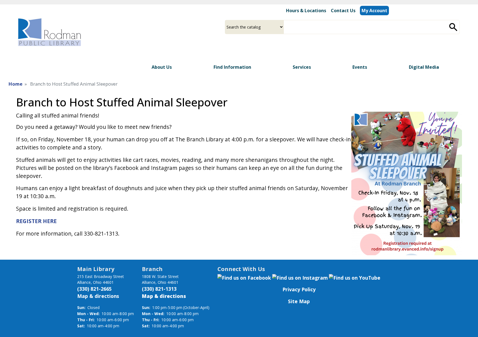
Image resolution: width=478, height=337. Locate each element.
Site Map (299, 301)
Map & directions (98, 296)
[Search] (453, 27)
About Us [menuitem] (162, 67)
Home (15, 84)
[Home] (49, 32)
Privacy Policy (299, 289)
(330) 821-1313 (159, 288)
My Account (374, 10)
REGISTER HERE (36, 221)
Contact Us (343, 10)
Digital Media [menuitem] (424, 67)
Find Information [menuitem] (232, 67)
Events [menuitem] (359, 67)
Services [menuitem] (302, 67)
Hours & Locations (306, 10)
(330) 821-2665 (94, 288)
